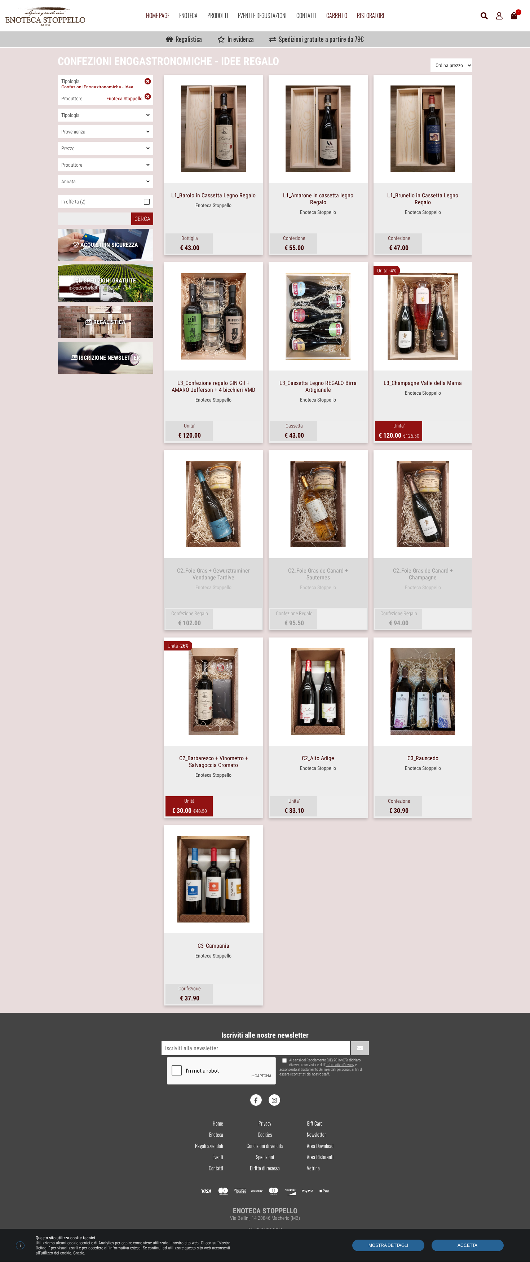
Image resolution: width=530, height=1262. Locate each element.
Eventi (217, 1157)
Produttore (101, 98)
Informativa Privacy (340, 1064)
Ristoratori (370, 15)
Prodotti (217, 15)
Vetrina (313, 1168)
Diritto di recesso (265, 1168)
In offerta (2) (73, 202)
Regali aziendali (209, 1145)
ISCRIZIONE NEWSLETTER (109, 357)
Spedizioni (265, 1157)
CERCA (142, 218)
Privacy (265, 1123)
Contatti (306, 15)
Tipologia (97, 83)
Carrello (336, 15)
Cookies (265, 1134)
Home (218, 1123)
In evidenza (239, 39)
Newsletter (316, 1134)
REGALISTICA (108, 322)
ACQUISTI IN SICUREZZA (108, 244)
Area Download (320, 1145)
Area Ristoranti (320, 1157)
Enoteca (188, 15)
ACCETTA (467, 1245)
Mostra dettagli (388, 1245)
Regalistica (187, 39)
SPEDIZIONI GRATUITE (108, 283)
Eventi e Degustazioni (262, 15)
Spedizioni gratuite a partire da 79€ (320, 39)
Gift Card (315, 1123)
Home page (157, 15)
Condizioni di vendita (265, 1145)
